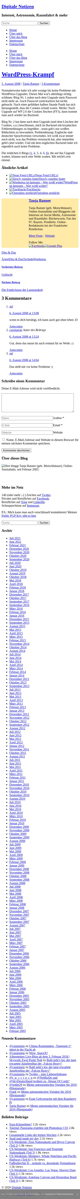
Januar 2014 (16, 675)
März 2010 (16, 816)
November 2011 (19, 749)
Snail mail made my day (24, 1138)
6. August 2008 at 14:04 (24, 360)
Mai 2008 (15, 893)
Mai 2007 (15, 936)
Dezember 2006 (19, 953)
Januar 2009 (16, 865)
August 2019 (17, 573)
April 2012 (16, 742)
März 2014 (16, 668)
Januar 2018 (16, 591)
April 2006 (16, 981)
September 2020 (19, 559)
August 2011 (17, 756)
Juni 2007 (15, 932)
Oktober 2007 (17, 918)
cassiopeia (15, 330)
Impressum (16, 40)
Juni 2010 (15, 805)
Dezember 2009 (19, 826)
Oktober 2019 (17, 570)
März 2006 (16, 985)
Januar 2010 (16, 823)
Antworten (16, 326)
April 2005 (16, 1024)
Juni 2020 (15, 566)
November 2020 (19, 552)
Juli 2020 (15, 562)
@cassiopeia (17, 1046)
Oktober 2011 (17, 753)
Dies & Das (9, 252)
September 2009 (19, 837)
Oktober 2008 (17, 876)
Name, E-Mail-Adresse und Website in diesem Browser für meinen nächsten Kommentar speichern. (40, 441)
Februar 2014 (17, 672)
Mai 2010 (15, 809)
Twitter (46, 495)
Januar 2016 (16, 615)
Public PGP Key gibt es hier (19, 515)
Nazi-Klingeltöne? (20, 1124)
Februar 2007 (17, 946)
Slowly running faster (52, 178)
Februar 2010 (17, 819)
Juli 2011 (14, 760)
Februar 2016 (17, 612)
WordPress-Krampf (28, 74)
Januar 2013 (16, 710)
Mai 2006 (15, 978)
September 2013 (19, 686)
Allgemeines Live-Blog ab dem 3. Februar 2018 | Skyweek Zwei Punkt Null (39, 1058)
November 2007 (19, 914)
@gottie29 (15, 1084)
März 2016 (16, 608)
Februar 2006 (17, 988)
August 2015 (17, 626)
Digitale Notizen (18, 6)
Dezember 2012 (19, 714)
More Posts (36, 235)
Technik (28, 259)
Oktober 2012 (17, 721)
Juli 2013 (15, 689)
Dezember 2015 (19, 619)
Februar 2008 (17, 904)
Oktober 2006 (17, 960)
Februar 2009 (17, 862)
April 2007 (16, 939)
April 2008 (16, 897)
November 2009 (19, 830)
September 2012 (19, 724)
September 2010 (19, 795)
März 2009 (16, 858)
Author (57, 418)
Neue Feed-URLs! (46, 175)
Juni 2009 (15, 848)
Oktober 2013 (17, 682)
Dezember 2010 (19, 784)
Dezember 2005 (19, 995)
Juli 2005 (15, 1013)
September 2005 (19, 1006)
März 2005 (16, 1027)
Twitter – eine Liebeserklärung (48, 1074)
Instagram (33, 505)
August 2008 (17, 883)
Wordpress (39, 259)
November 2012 (19, 717)
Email (56, 425)
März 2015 (16, 636)
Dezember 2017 (19, 594)
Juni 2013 (15, 693)
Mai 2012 (15, 738)
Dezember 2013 (19, 679)
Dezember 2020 (19, 548)
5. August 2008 (11, 83)
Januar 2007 (16, 950)
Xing (24, 502)
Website (50, 235)
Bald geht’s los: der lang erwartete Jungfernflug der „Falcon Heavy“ (42, 1061)
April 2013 (16, 700)
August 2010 (17, 798)
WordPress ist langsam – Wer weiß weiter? (43, 184)
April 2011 (16, 770)
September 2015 (19, 622)
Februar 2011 (17, 777)
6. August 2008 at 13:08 (24, 313)
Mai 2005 (15, 1020)
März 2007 (16, 943)
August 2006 (17, 967)
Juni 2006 (15, 974)
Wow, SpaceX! (38, 1053)
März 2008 (16, 900)
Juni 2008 (15, 890)
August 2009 (17, 841)
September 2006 (19, 964)
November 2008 (19, 872)
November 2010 (19, 788)
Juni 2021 (15, 541)
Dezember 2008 (19, 869)
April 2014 (16, 665)
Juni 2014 (15, 658)
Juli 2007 (15, 929)
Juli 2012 (15, 731)
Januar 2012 (16, 746)
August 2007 (17, 925)
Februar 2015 (17, 640)
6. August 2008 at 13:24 (24, 336)
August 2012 (17, 728)
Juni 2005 (15, 1017)
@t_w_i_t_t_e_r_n (20, 1077)
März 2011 (16, 774)
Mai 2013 (15, 696)
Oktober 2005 (17, 1002)
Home (13, 30)
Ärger (5, 259)
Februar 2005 (17, 1031)
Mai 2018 (15, 580)
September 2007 (19, 921)
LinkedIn (39, 502)
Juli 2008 (15, 886)
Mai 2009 (15, 851)
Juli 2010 (15, 802)
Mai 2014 (15, 661)
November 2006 (19, 957)
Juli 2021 (15, 538)
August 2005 (17, 1009)
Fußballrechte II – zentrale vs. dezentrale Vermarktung (42, 1163)
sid (11, 306)
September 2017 (19, 601)
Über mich (15, 33)
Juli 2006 (15, 971)
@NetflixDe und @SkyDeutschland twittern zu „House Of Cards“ (39, 1079)
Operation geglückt (47, 193)
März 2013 (16, 703)
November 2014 (19, 643)
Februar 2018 (17, 587)
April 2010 (16, 812)
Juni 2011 (15, 763)
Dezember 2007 (19, 911)
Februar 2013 (17, 707)
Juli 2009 (15, 844)
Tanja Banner (31, 83)
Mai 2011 (15, 767)
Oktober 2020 (17, 555)
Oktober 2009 (17, 834)
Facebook (43, 498)
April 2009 (16, 855)
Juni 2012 (15, 735)
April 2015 (16, 633)
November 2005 (19, 999)
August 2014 (17, 650)
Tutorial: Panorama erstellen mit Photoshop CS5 (38, 1128)
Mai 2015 (15, 629)
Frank (13, 1091)
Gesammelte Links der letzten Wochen (33, 1135)
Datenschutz (16, 44)
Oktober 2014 (17, 647)
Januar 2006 (16, 992)
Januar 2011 (16, 781)
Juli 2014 (15, 654)
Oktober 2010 (17, 791)
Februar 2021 (17, 545)
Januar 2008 (16, 907)
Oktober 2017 (17, 598)
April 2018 (16, 584)
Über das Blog (18, 37)
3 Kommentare (51, 83)
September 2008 (19, 879)
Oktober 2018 (17, 577)
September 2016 (19, 605)
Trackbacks (33, 189)
